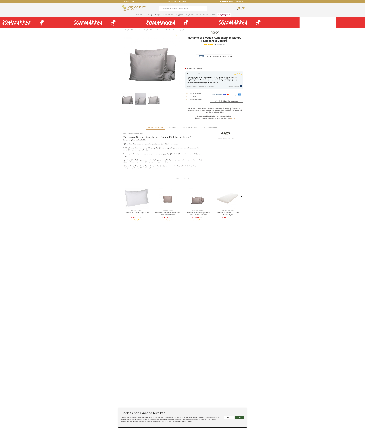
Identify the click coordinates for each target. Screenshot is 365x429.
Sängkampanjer (224, 15)
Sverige (127, 1)
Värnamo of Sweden (133, 133)
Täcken (205, 15)
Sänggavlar (179, 15)
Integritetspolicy (176, 421)
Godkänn (239, 418)
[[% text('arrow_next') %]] (241, 196)
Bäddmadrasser (168, 15)
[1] (151, 60)
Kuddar (198, 15)
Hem (123, 30)
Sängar (157, 15)
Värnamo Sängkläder (144, 30)
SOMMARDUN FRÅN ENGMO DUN (177, 1)
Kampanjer (149, 15)
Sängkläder (189, 15)
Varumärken (139, 15)
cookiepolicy (188, 421)
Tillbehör (213, 15)
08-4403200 (240, 1)
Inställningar (229, 418)
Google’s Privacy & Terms (157, 421)
